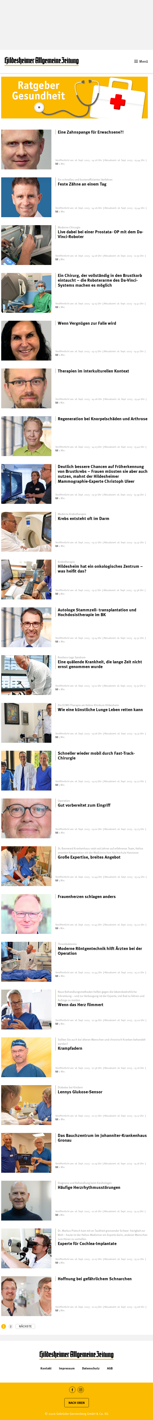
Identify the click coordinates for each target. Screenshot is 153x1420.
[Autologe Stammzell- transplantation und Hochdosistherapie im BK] (26, 627)
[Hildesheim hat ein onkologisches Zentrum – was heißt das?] (26, 579)
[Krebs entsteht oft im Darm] (26, 532)
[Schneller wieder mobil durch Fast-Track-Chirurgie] (26, 771)
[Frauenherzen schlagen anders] (26, 914)
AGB (110, 1368)
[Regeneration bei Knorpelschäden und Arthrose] (26, 436)
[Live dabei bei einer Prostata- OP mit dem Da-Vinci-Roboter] (26, 245)
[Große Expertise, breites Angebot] (26, 866)
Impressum (67, 1368)
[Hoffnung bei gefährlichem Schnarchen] (26, 1296)
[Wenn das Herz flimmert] (26, 1009)
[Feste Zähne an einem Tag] (26, 197)
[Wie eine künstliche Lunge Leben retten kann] (26, 723)
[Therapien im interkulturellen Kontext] (26, 388)
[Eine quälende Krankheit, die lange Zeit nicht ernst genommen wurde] (26, 675)
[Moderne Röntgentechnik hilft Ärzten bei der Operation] (26, 962)
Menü (143, 61)
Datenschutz (91, 1368)
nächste (25, 1326)
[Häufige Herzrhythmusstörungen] (26, 1201)
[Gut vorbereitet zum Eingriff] (26, 818)
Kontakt (46, 1368)
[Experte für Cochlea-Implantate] (26, 1248)
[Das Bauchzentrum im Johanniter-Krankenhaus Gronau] (26, 1153)
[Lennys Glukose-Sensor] (26, 1105)
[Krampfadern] (26, 1057)
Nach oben (77, 1402)
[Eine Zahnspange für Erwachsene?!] (26, 149)
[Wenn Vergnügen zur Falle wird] (26, 341)
